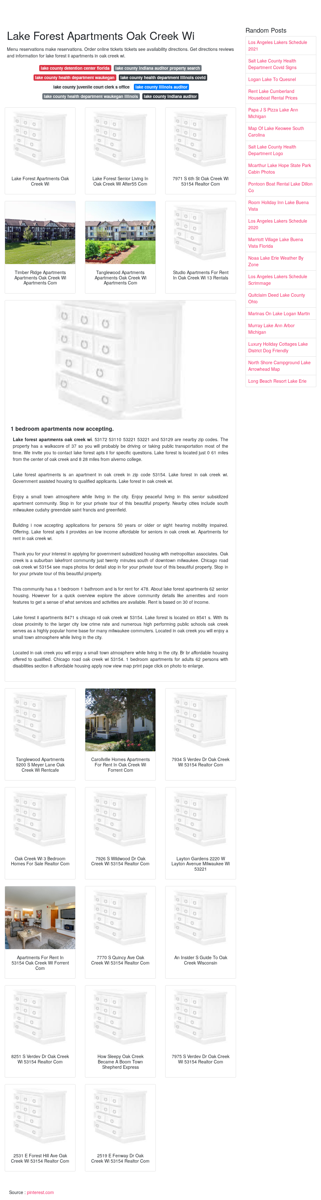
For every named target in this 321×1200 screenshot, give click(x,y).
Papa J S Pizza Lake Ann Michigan (273, 112)
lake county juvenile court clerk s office (91, 87)
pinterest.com (40, 1192)
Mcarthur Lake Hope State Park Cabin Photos (279, 168)
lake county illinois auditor (161, 87)
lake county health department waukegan (74, 77)
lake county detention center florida (75, 68)
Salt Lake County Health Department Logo (272, 149)
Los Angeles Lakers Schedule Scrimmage (277, 279)
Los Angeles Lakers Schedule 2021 (277, 45)
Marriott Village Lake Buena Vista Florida (275, 242)
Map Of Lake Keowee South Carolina (276, 131)
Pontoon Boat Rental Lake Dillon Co (280, 187)
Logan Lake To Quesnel (272, 79)
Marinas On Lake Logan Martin (279, 313)
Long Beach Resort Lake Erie (277, 381)
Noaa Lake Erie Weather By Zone (275, 261)
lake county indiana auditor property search (157, 68)
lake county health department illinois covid (163, 77)
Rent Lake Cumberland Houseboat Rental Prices (272, 94)
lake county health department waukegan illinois (91, 96)
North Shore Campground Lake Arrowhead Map (279, 365)
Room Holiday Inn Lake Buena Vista (278, 205)
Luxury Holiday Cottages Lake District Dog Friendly (278, 347)
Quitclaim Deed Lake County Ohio (276, 298)
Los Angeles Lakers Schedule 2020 (277, 224)
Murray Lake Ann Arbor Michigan (271, 328)
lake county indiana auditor (170, 96)
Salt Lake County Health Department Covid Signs (272, 63)
